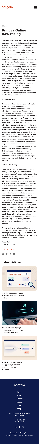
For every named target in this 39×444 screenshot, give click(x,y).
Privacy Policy (24, 433)
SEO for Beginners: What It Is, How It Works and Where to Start (13, 295)
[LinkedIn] (10, 254)
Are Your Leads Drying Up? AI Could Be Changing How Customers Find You (12, 330)
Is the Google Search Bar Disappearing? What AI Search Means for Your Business (12, 366)
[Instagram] (23, 427)
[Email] (14, 254)
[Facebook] (3, 254)
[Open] (35, 7)
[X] (6, 254)
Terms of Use (14, 433)
